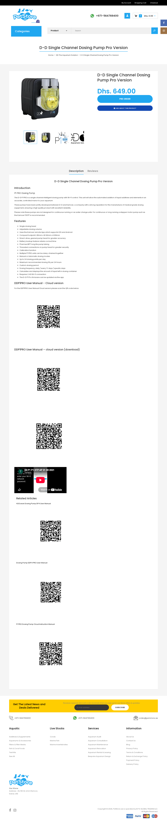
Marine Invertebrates (59, 744)
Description (76, 171)
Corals (53, 736)
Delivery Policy (132, 764)
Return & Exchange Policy (137, 756)
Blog (128, 744)
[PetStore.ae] (24, 22)
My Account (126, 3)
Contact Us (131, 740)
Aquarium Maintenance (98, 744)
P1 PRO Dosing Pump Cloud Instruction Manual (35, 624)
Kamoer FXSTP (23, 215)
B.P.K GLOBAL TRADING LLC (146, 809)
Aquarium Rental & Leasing (99, 752)
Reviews (93, 171)
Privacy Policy (132, 748)
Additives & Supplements (19, 736)
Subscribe (120, 707)
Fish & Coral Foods (17, 748)
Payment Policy (132, 760)
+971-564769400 (107, 16)
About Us (130, 736)
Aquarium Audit (94, 736)
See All (12, 756)
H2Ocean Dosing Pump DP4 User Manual (33, 503)
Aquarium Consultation (98, 740)
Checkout (154, 3)
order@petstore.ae (148, 718)
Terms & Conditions (134, 752)
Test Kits (12, 752)
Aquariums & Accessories (20, 740)
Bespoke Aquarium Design (99, 756)
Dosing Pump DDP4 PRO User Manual (31, 563)
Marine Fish (54, 740)
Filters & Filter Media (17, 744)
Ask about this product (126, 108)
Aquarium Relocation (97, 748)
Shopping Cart (140, 3)
